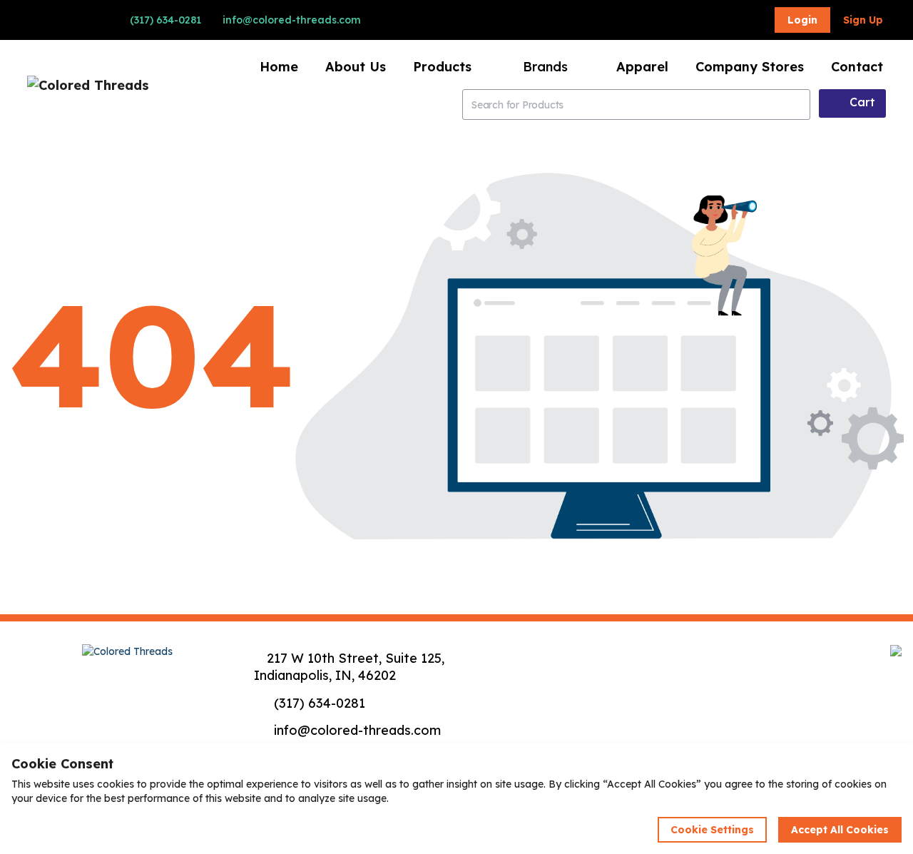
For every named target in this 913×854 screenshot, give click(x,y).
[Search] (797, 105)
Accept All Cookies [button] (840, 829)
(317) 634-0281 (164, 20)
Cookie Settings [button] (712, 829)
